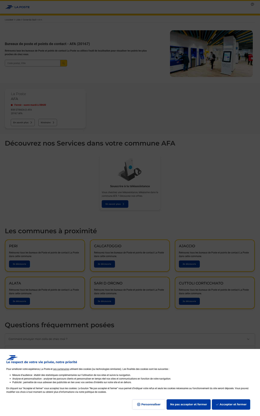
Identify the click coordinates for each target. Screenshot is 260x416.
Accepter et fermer (233, 404)
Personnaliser (151, 404)
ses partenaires (61, 369)
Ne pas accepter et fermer (188, 404)
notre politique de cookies (92, 392)
